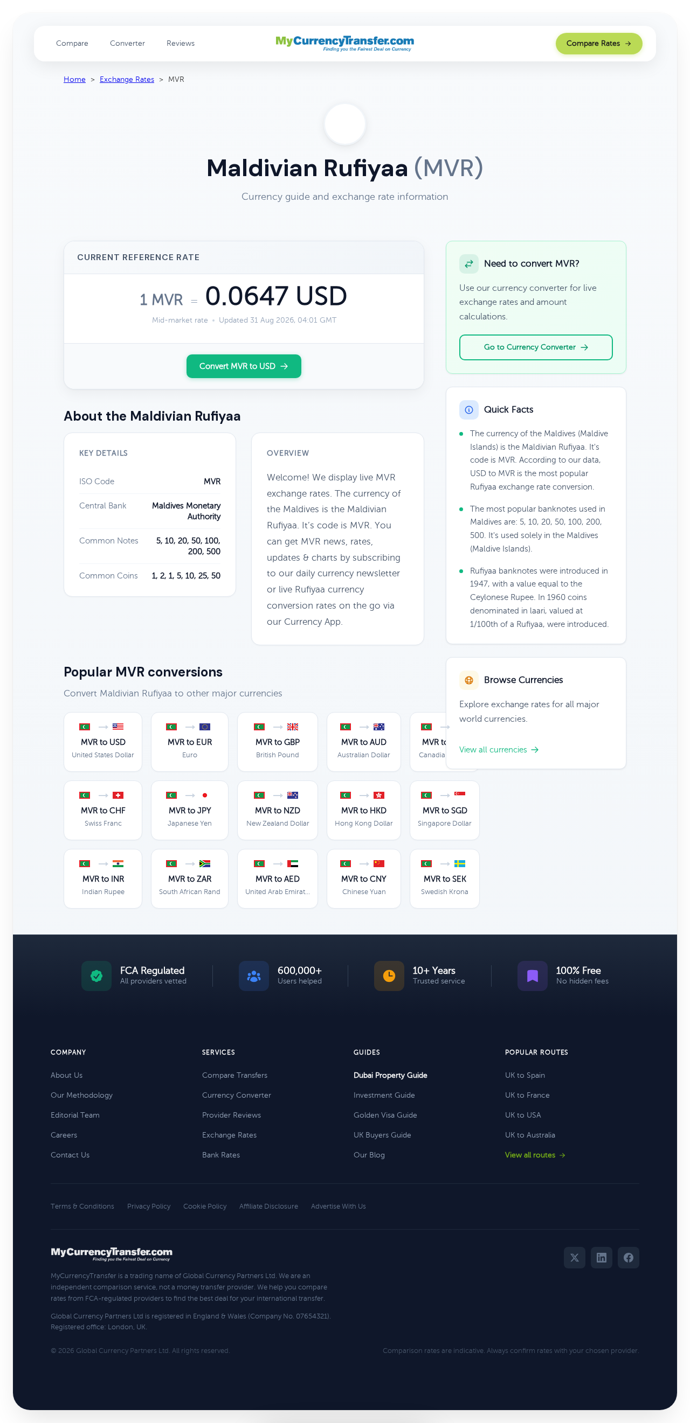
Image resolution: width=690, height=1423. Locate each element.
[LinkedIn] (601, 1257)
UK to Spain (525, 1075)
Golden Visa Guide (385, 1115)
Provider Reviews (231, 1115)
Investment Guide (384, 1095)
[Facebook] (628, 1257)
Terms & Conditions (82, 1206)
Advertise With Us (338, 1206)
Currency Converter (236, 1095)
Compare (72, 43)
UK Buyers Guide (382, 1135)
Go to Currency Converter (530, 347)
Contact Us (70, 1155)
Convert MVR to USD (237, 366)
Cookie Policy (204, 1206)
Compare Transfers (234, 1075)
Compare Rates (593, 43)
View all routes (530, 1155)
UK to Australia (530, 1135)
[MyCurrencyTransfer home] (345, 44)
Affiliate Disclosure (268, 1206)
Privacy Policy (148, 1206)
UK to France (527, 1095)
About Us (66, 1075)
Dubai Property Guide (390, 1075)
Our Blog (369, 1155)
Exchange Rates (127, 79)
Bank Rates (221, 1155)
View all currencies (493, 749)
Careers (64, 1135)
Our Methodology (82, 1095)
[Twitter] (574, 1257)
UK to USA (523, 1115)
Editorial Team (75, 1115)
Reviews (181, 43)
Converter (127, 43)
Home (75, 79)
